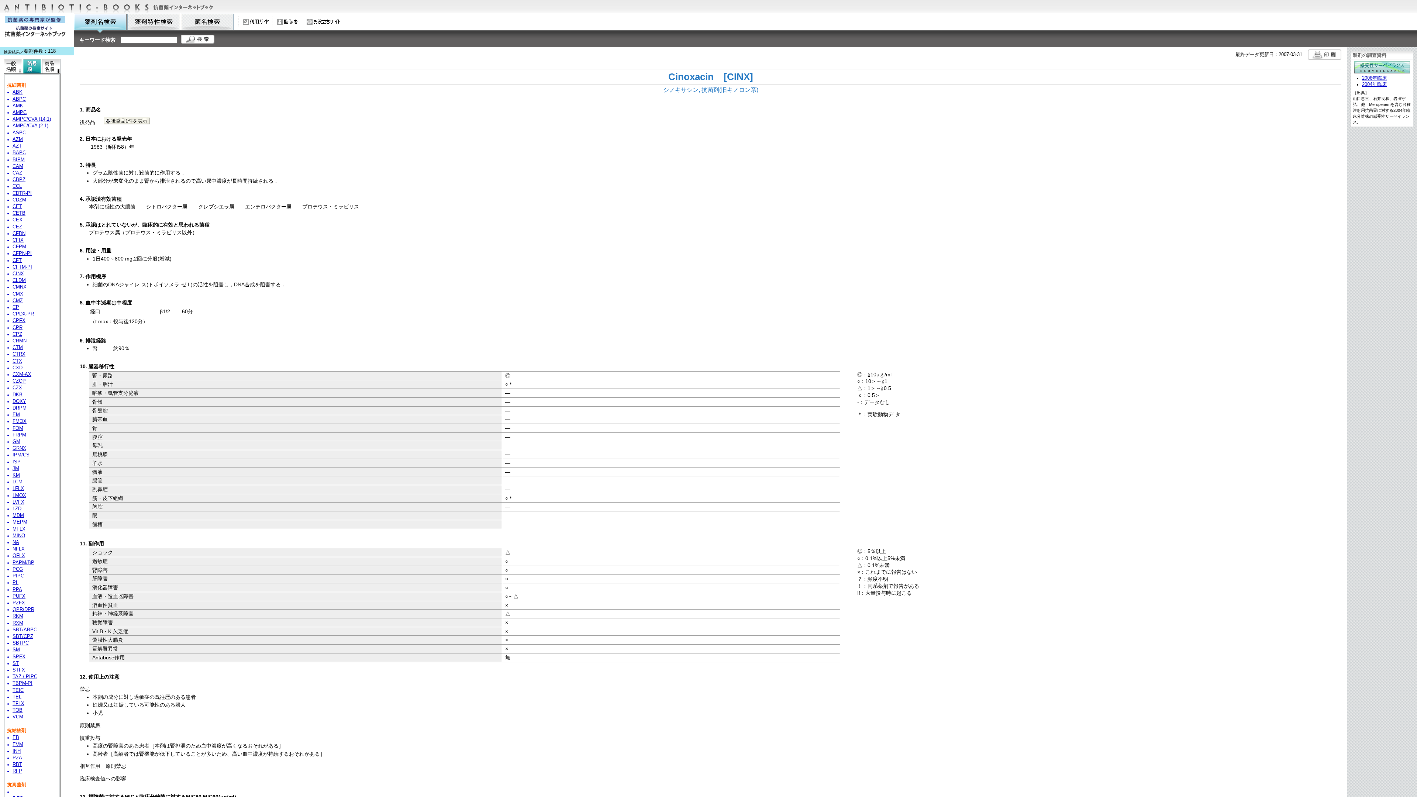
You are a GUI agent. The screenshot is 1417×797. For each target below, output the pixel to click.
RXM (18, 623)
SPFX (19, 656)
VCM (18, 717)
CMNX (20, 287)
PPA (17, 589)
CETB (19, 213)
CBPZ (19, 179)
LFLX (18, 488)
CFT (17, 260)
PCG (18, 569)
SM (16, 649)
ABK (18, 92)
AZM (18, 139)
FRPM (19, 435)
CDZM (19, 200)
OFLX (19, 555)
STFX (19, 670)
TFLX (18, 703)
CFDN (19, 233)
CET (17, 206)
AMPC (20, 112)
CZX (17, 387)
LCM (18, 481)
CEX (18, 219)
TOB (18, 710)
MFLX (19, 529)
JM (16, 468)
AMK (18, 105)
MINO (19, 535)
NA (16, 542)
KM (16, 475)
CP (16, 307)
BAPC (19, 152)
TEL (17, 697)
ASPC (19, 132)
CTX (17, 361)
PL (15, 582)
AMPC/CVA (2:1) (30, 125)
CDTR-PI (22, 193)
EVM (18, 744)
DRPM (20, 408)
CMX (18, 294)
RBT (17, 764)
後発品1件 (129, 121)
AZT (17, 146)
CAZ (17, 173)
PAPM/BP (23, 562)
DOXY (19, 401)
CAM (18, 166)
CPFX (19, 320)
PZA (17, 757)
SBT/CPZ (23, 636)
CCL (17, 186)
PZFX (19, 602)
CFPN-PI (22, 253)
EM (16, 414)
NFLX (19, 549)
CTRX (19, 354)
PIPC (18, 576)
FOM (18, 428)
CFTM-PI (22, 267)
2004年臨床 (1374, 84)
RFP (17, 771)
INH (17, 751)
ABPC (19, 99)
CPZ (17, 334)
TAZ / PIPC (25, 676)
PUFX (19, 596)
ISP (17, 462)
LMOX (19, 495)
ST (16, 663)
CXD (18, 367)
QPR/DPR (23, 609)
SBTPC (21, 643)
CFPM (19, 246)
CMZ (18, 300)
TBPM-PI (22, 683)
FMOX (20, 421)
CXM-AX (22, 374)
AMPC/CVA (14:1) (32, 119)
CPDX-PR (23, 314)
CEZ (17, 227)
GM (16, 441)
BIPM (19, 159)
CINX (18, 273)
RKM (18, 616)
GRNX (19, 448)
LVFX (18, 502)
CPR (18, 327)
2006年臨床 (1374, 78)
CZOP (19, 381)
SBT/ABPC (25, 629)
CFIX (18, 240)
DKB (18, 394)
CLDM (19, 280)
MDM (18, 515)
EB (16, 737)
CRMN (20, 341)
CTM (18, 347)
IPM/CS (21, 455)
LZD (17, 508)
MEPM (20, 522)
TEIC (18, 690)
